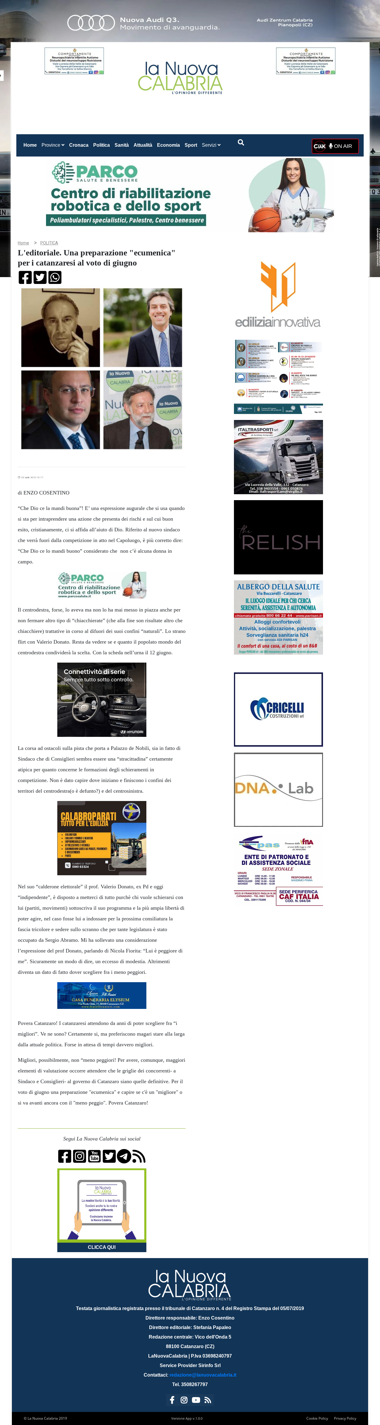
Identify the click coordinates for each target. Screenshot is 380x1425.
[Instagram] (184, 1401)
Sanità (122, 145)
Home (31, 145)
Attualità (143, 145)
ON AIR (342, 146)
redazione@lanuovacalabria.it (203, 1374)
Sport (191, 145)
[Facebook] (172, 1401)
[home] (181, 75)
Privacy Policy (345, 1418)
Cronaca (78, 145)
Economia (168, 145)
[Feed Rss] (208, 1401)
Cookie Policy (317, 1418)
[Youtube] (196, 1401)
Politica (101, 145)
